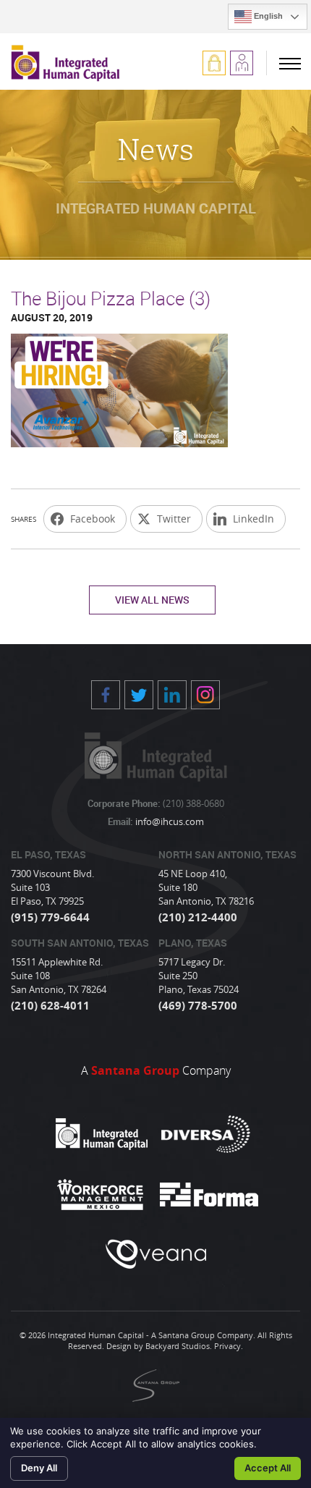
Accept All (267, 1468)
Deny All (39, 1468)
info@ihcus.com (168, 821)
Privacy (227, 1345)
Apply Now (241, 63)
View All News (152, 599)
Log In (214, 63)
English (267, 16)
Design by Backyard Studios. (159, 1345)
